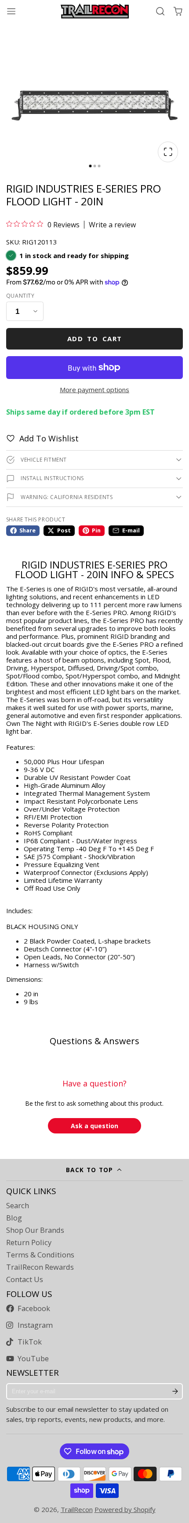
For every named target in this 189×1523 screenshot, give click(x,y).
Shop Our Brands (35, 1230)
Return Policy (28, 1242)
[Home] (95, 11)
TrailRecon (77, 1509)
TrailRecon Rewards (40, 1267)
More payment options (94, 390)
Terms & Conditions (40, 1254)
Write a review (112, 225)
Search (17, 1205)
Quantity (20, 296)
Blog (14, 1217)
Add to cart (94, 338)
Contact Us (24, 1279)
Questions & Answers (94, 1041)
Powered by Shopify (125, 1509)
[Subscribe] (175, 1391)
